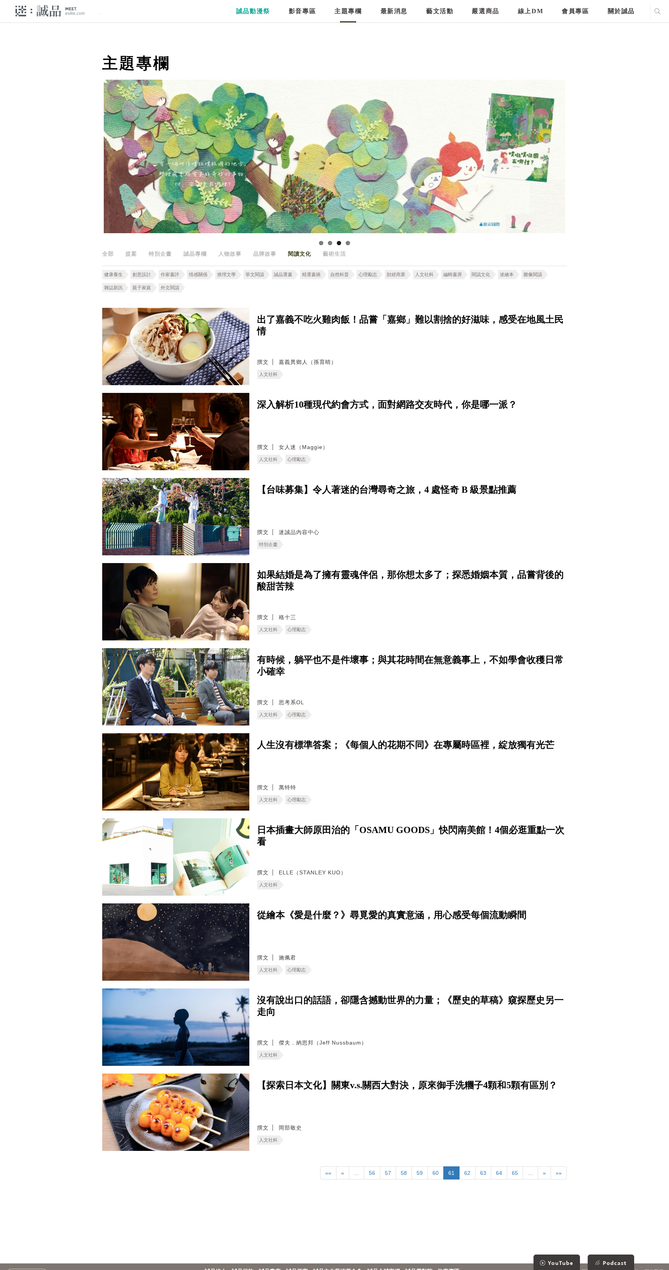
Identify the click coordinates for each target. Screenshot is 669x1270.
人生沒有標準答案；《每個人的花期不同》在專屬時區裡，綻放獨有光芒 (405, 745)
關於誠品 (621, 11)
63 (483, 1173)
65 (515, 1173)
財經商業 (396, 274)
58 (404, 1173)
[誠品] (50, 11)
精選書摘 (311, 274)
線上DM (530, 11)
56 (372, 1173)
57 (388, 1173)
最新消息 (394, 11)
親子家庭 (141, 287)
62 (467, 1173)
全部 (108, 254)
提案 (131, 254)
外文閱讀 (170, 287)
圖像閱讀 (532, 274)
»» (559, 1173)
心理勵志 (368, 274)
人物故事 (230, 254)
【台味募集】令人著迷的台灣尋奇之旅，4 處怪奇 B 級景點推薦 (386, 490)
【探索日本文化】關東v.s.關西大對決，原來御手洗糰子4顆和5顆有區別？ (407, 1085)
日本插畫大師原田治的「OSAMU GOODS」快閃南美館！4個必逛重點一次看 (410, 836)
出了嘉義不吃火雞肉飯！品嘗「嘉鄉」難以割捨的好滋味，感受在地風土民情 (410, 325)
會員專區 (575, 11)
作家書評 (170, 274)
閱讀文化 (299, 254)
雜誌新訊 (113, 287)
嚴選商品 (485, 11)
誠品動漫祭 (253, 11)
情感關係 (198, 274)
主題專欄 (348, 11)
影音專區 (302, 11)
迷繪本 (507, 274)
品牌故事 (264, 254)
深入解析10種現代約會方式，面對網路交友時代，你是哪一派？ (387, 404)
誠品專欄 (195, 254)
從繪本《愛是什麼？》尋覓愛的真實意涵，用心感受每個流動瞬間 (392, 915)
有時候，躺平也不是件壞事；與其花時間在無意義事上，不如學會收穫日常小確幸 (410, 665)
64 (499, 1173)
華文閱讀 (254, 274)
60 (435, 1173)
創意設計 (141, 274)
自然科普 (339, 274)
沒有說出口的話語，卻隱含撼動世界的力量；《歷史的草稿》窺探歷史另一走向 (410, 1006)
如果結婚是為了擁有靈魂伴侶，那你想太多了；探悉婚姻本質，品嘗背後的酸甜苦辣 (410, 580)
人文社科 (424, 274)
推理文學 (226, 274)
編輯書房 (452, 274)
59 (420, 1173)
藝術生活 (334, 254)
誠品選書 (283, 274)
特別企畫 (160, 254)
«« (328, 1173)
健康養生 (113, 274)
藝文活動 (439, 11)
